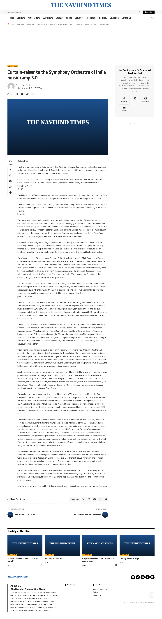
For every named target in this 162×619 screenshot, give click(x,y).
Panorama (12, 66)
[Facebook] (137, 11)
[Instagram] (145, 99)
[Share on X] (17, 94)
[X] (139, 11)
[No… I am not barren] (62, 545)
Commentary (104, 24)
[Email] (22, 94)
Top (12, 24)
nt (16, 85)
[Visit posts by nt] (11, 86)
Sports (52, 24)
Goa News (20, 24)
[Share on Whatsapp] (10, 175)
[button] (147, 17)
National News (42, 24)
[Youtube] (124, 109)
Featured (30, 24)
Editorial (79, 24)
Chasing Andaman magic (130, 558)
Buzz (71, 24)
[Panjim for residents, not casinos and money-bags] (99, 545)
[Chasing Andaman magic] (137, 545)
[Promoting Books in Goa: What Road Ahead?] (24, 545)
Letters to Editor (91, 24)
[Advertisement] (81, 43)
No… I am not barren (53, 558)
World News (62, 24)
